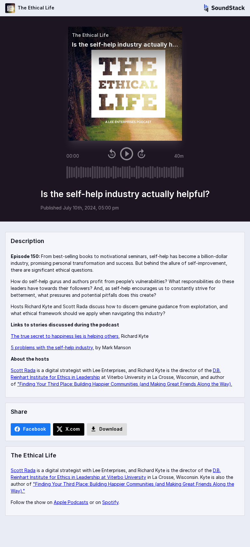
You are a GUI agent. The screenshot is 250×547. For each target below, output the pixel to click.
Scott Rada (23, 370)
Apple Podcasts (71, 502)
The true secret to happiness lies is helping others (64, 336)
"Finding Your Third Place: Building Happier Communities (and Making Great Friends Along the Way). (124, 384)
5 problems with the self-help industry (52, 347)
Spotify (110, 502)
